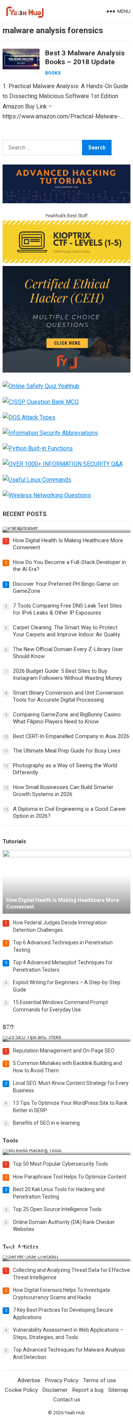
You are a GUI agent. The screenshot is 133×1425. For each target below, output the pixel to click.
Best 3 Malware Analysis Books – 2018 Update (85, 57)
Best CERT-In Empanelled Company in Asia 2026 (71, 736)
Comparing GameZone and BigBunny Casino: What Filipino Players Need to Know (67, 718)
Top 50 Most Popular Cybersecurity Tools (60, 1164)
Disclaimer (55, 1390)
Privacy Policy (61, 1380)
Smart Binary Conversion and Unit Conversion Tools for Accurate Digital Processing (68, 696)
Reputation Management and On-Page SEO (64, 1051)
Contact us (66, 1399)
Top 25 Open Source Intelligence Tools (57, 1209)
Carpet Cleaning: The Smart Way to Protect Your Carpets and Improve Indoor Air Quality (66, 631)
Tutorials (14, 841)
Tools (10, 1140)
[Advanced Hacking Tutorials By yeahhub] (66, 201)
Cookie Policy (21, 1390)
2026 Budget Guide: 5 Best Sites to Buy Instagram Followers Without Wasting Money (67, 675)
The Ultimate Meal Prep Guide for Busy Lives (66, 750)
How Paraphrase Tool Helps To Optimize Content (69, 1177)
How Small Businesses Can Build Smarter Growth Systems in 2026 (63, 791)
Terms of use (99, 1380)
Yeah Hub (75, 1412)
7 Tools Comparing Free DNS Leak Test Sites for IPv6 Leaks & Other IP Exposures (67, 609)
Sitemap (118, 1390)
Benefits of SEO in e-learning (46, 1123)
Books (53, 73)
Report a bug (87, 1390)
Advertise (28, 1380)
